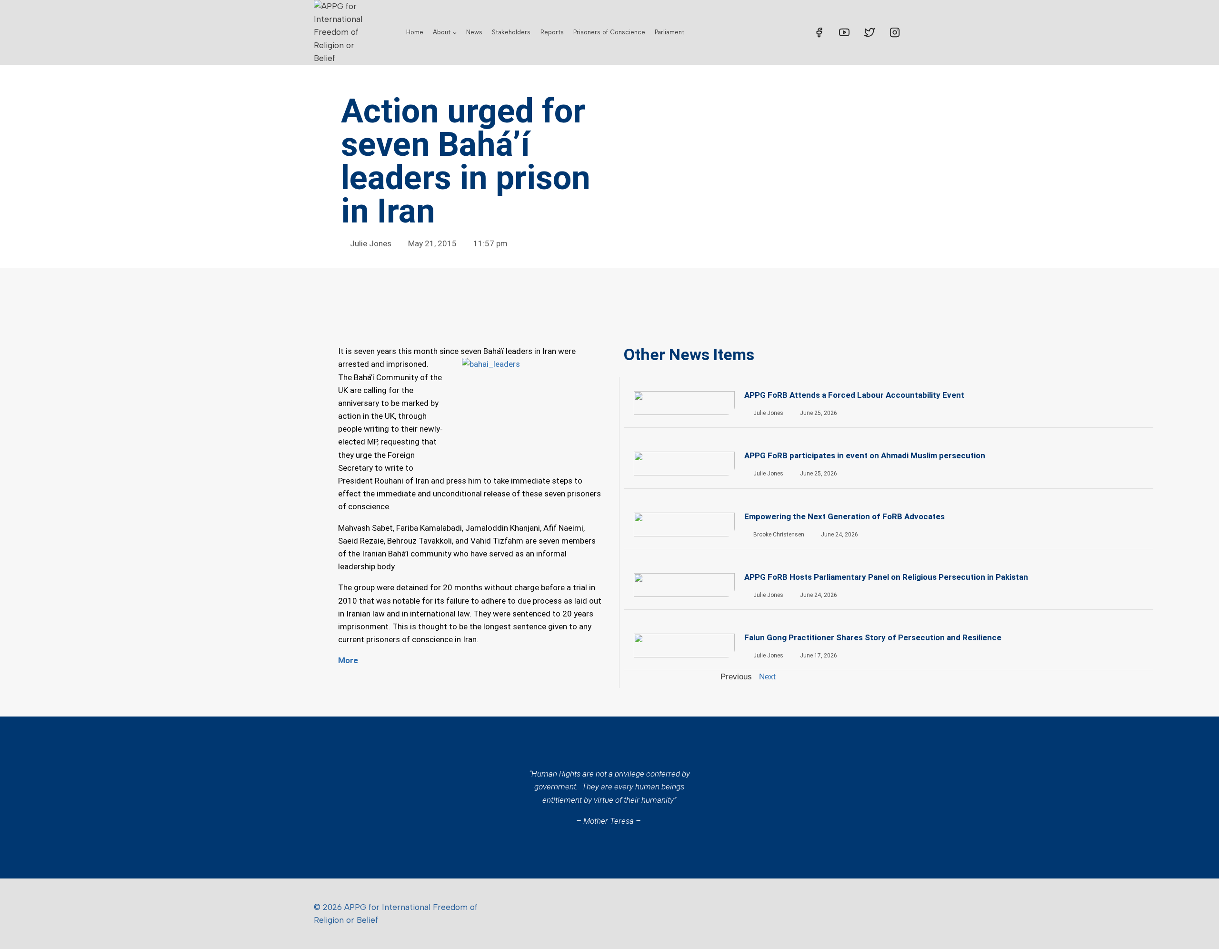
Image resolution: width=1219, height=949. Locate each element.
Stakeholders (511, 32)
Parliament (669, 32)
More (348, 660)
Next (767, 676)
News (474, 32)
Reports (552, 32)
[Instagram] (894, 32)
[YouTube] (844, 32)
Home (414, 32)
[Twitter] (869, 32)
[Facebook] (819, 32)
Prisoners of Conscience (609, 32)
